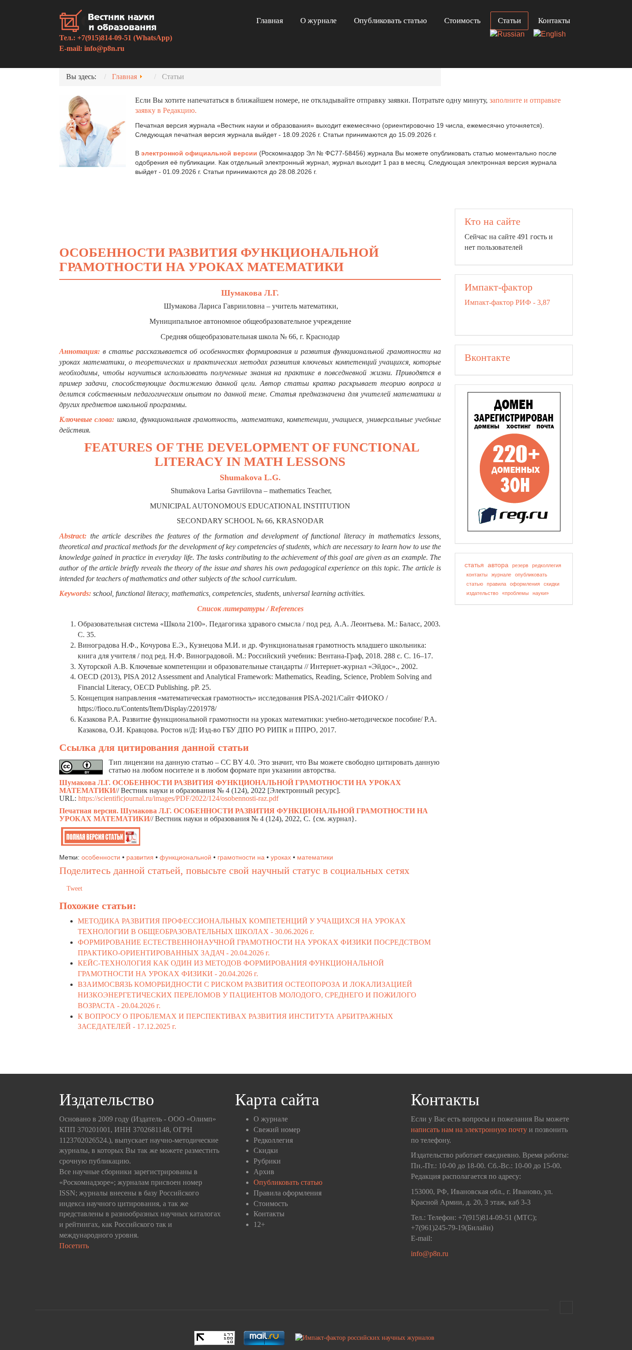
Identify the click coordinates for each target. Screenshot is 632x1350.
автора (498, 565)
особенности (100, 857)
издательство (482, 593)
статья (474, 565)
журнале (501, 574)
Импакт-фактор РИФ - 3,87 (507, 302)
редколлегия (546, 565)
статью (474, 584)
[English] (553, 35)
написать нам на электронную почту (469, 1129)
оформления (525, 584)
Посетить (74, 1246)
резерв (520, 565)
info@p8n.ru (104, 48)
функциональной (185, 857)
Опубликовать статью (390, 20)
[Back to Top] (566, 1307)
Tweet (74, 888)
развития (140, 857)
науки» (541, 593)
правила (496, 584)
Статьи (509, 20)
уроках (281, 857)
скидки (551, 584)
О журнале (318, 20)
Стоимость (462, 20)
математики (315, 857)
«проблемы (515, 593)
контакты (477, 574)
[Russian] (511, 35)
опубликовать (531, 574)
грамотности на (241, 857)
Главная (269, 20)
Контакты (554, 20)
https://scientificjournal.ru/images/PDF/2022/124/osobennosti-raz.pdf (178, 798)
